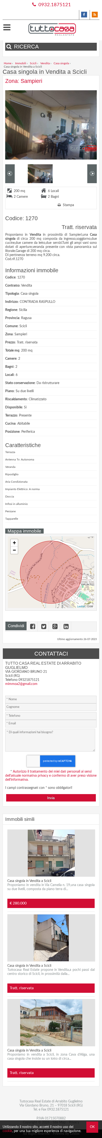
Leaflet (81, 606)
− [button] (14, 550)
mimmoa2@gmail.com (21, 684)
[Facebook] (84, 15)
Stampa (68, 205)
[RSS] (94, 15)
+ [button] (14, 543)
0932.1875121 (54, 4)
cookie (7, 1131)
